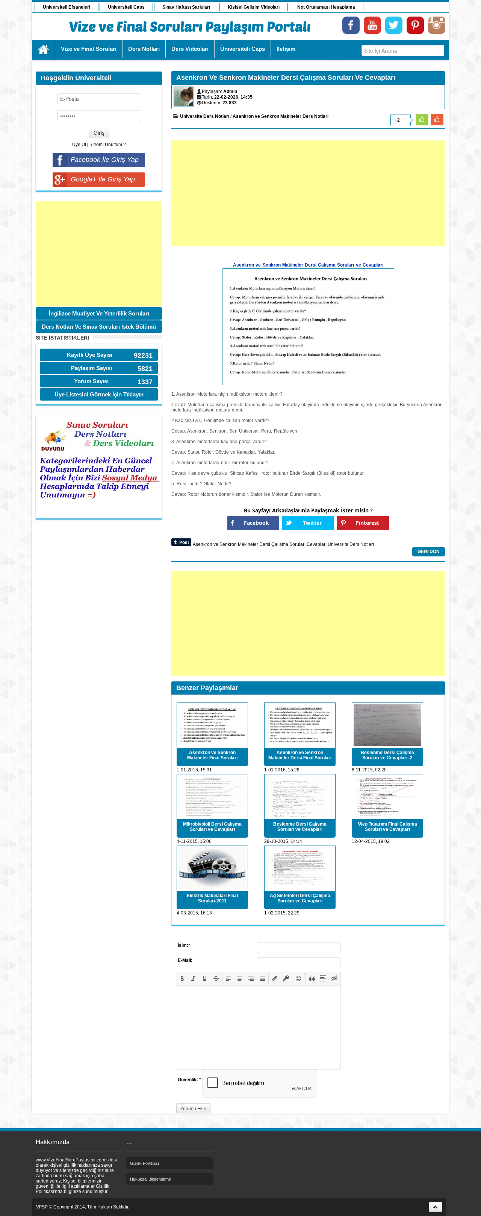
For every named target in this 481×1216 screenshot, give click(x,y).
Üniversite (338, 544)
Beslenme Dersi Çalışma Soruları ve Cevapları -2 (387, 755)
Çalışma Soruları (288, 544)
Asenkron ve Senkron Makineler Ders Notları (280, 116)
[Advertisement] (99, 253)
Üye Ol (79, 144)
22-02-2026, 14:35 (233, 97)
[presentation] (182, 978)
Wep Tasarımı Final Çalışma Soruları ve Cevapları (387, 826)
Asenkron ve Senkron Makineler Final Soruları (212, 755)
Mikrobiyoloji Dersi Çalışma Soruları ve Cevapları (212, 826)
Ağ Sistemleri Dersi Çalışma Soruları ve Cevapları (300, 898)
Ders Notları (361, 544)
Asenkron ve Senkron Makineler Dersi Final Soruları (299, 755)
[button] (182, 978)
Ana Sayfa (43, 49)
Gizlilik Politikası (144, 1163)
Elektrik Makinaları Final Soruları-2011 (212, 898)
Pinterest (367, 522)
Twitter (312, 522)
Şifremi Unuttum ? (107, 144)
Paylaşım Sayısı (91, 368)
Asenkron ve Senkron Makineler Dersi (231, 544)
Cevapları (317, 544)
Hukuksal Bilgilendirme (150, 1179)
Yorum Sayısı (91, 381)
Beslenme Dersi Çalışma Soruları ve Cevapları (300, 826)
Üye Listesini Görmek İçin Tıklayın (99, 394)
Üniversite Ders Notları (204, 116)
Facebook (256, 522)
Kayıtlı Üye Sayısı (89, 355)
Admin (230, 91)
